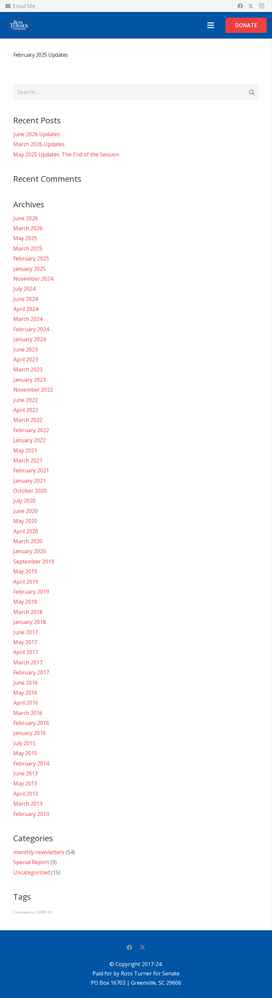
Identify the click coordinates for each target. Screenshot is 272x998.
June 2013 (25, 773)
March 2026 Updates (39, 144)
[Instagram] (261, 6)
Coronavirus (23, 912)
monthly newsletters (38, 852)
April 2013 (25, 793)
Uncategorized (31, 872)
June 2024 (25, 299)
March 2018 (27, 612)
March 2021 (27, 460)
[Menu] (210, 25)
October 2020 (30, 490)
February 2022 (31, 430)
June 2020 (25, 511)
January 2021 (29, 480)
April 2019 (25, 581)
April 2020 (25, 531)
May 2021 (25, 450)
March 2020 (27, 541)
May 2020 (25, 521)
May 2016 (25, 692)
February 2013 (31, 814)
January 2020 (29, 551)
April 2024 (25, 309)
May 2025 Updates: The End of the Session (66, 154)
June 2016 (25, 682)
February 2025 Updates (40, 54)
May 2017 (25, 642)
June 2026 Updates (36, 134)
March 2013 (27, 803)
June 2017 (25, 632)
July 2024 (24, 288)
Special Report (31, 862)
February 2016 (31, 723)
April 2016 (25, 702)
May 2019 (25, 571)
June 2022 (25, 400)
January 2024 (29, 339)
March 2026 (27, 228)
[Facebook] (240, 6)
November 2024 (33, 278)
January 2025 (29, 268)
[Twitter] (250, 6)
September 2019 (33, 561)
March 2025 (27, 248)
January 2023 (29, 379)
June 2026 (25, 218)
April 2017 (25, 652)
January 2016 (29, 733)
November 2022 (33, 389)
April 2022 (25, 410)
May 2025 (25, 238)
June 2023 (25, 349)
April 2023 (25, 359)
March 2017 (27, 662)
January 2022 (29, 440)
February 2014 (31, 763)
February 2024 (31, 329)
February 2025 (31, 258)
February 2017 (31, 672)
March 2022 (27, 420)
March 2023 (27, 369)
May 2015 (25, 753)
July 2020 (24, 500)
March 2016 (27, 713)
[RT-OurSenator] (18, 25)
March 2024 (27, 319)
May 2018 (25, 601)
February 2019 (31, 591)
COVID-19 (43, 912)
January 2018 (29, 622)
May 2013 (25, 783)
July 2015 (24, 743)
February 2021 (31, 470)
